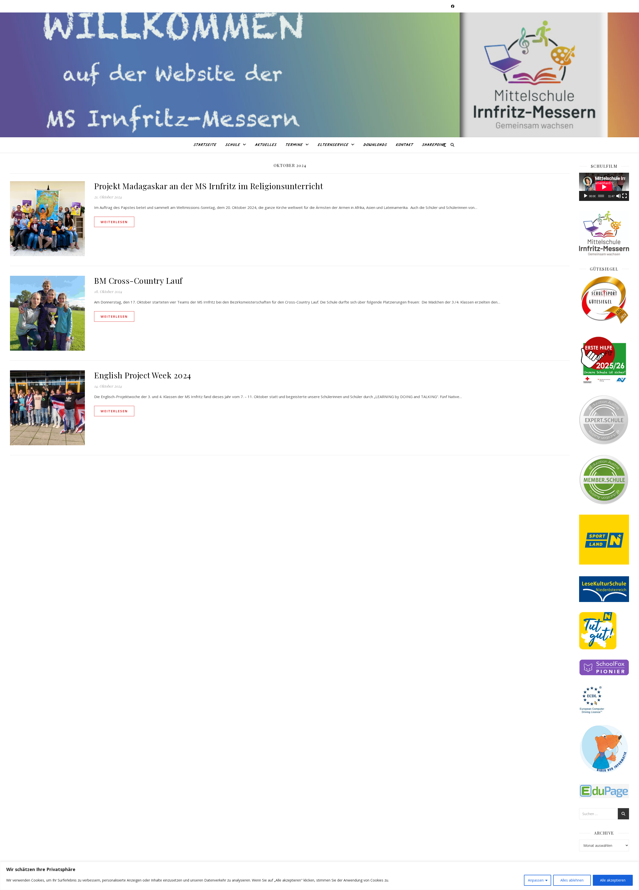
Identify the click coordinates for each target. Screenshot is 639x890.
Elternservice (333, 145)
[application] (604, 187)
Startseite (204, 145)
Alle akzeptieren (613, 880)
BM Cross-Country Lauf (139, 280)
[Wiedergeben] (585, 195)
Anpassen (536, 880)
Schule (232, 145)
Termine (294, 145)
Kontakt (404, 145)
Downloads (375, 145)
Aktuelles (265, 145)
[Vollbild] (624, 195)
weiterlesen (114, 222)
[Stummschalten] (618, 195)
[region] (319, 876)
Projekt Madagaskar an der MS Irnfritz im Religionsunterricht (209, 185)
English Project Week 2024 (142, 375)
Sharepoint (434, 145)
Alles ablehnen (572, 880)
